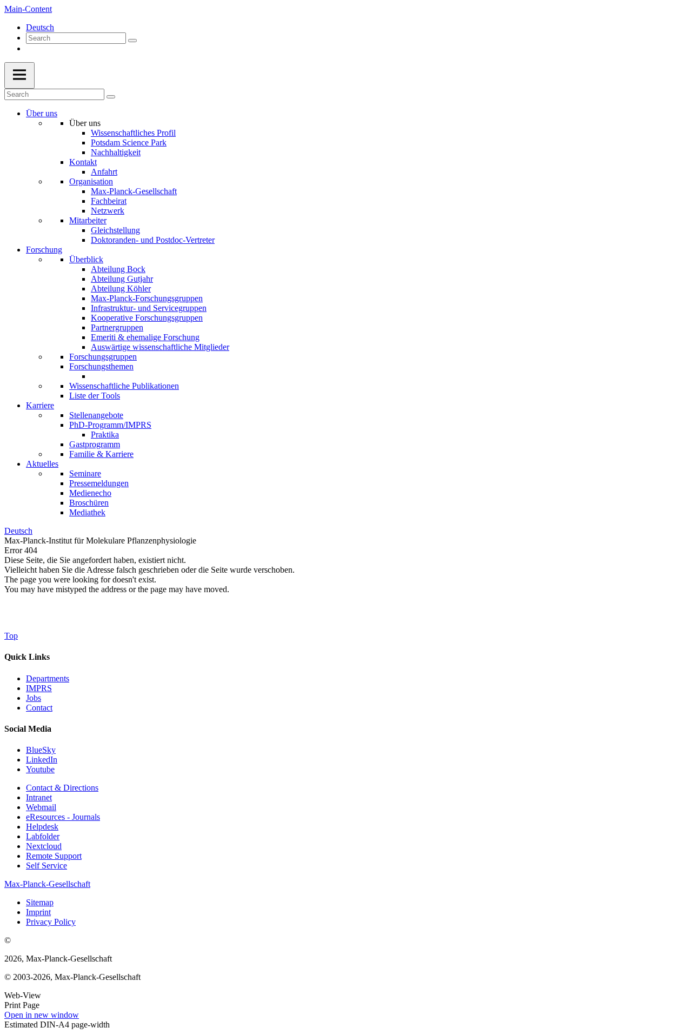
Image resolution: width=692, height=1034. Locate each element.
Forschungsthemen (101, 366)
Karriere (40, 405)
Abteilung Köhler (121, 288)
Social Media (27, 728)
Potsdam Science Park (129, 142)
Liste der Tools (94, 395)
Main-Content (28, 9)
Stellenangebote (96, 415)
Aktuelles (42, 463)
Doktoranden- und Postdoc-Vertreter (153, 239)
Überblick (86, 259)
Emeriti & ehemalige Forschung (145, 337)
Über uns (41, 113)
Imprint (38, 912)
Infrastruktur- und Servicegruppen (149, 308)
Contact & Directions (62, 787)
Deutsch (40, 27)
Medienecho (90, 493)
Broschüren (89, 502)
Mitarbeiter (88, 220)
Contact (39, 707)
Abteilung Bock (118, 269)
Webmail (41, 807)
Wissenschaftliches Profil (133, 132)
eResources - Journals (63, 816)
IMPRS (39, 688)
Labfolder (42, 836)
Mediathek (87, 512)
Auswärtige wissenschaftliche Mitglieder (160, 347)
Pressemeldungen (99, 483)
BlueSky (41, 749)
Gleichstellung (115, 230)
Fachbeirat (109, 201)
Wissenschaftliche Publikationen (124, 385)
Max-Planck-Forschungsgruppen (147, 298)
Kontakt (83, 162)
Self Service (46, 865)
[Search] (132, 40)
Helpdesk (42, 826)
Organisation (91, 181)
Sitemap (40, 902)
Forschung (44, 249)
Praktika (105, 434)
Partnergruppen (117, 327)
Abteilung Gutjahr (122, 278)
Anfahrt (104, 171)
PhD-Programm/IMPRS (110, 424)
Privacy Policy (51, 921)
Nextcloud (44, 846)
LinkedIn (41, 759)
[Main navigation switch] (19, 75)
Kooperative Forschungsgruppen (147, 317)
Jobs (33, 697)
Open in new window (41, 1014)
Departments (47, 678)
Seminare (85, 473)
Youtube (40, 769)
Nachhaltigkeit (116, 152)
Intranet (39, 797)
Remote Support (54, 855)
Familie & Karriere (101, 454)
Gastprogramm (94, 444)
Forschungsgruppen (103, 356)
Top (11, 635)
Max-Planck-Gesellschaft (134, 191)
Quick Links (27, 656)
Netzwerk (107, 210)
